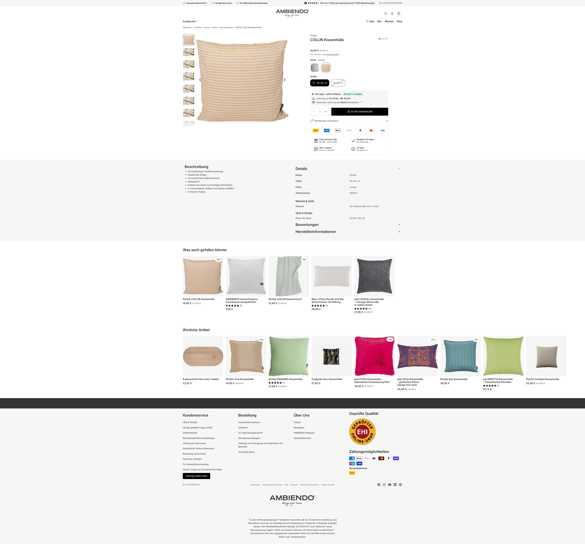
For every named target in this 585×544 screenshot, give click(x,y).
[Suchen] (385, 13)
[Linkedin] (395, 484)
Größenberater (190, 432)
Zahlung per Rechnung (194, 443)
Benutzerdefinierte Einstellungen (199, 438)
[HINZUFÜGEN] (218, 372)
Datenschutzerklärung (272, 485)
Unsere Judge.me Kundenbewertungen (202, 469)
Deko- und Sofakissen (223, 27)
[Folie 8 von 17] (188, 125)
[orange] (326, 67)
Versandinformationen (249, 422)
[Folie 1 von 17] (188, 39)
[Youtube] (390, 484)
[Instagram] (384, 484)
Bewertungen (307, 224)
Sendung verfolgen (192, 459)
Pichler (313, 35)
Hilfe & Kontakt (190, 422)
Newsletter (299, 427)
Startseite (187, 27)
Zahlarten (243, 427)
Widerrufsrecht (327, 485)
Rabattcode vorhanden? (326, 120)
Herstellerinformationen (316, 231)
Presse (297, 422)
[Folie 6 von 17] (188, 100)
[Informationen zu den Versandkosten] (361, 102)
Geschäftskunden (302, 438)
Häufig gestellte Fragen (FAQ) (198, 427)
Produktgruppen (246, 452)
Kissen (207, 27)
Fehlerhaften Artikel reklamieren (198, 448)
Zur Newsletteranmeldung (196, 464)
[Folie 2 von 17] (188, 52)
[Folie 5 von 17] (188, 88)
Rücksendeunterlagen (249, 438)
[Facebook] (379, 484)
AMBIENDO (195, 484)
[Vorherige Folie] (199, 80)
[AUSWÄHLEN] (218, 292)
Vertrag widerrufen (196, 475)
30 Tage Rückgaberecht (250, 432)
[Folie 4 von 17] (188, 76)
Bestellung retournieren (194, 453)
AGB (286, 485)
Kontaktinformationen (309, 485)
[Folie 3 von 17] (188, 64)
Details (301, 168)
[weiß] (315, 67)
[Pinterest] (400, 484)
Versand (294, 485)
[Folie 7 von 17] (188, 112)
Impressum (255, 485)
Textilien (198, 27)
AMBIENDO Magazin (304, 432)
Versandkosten (332, 54)
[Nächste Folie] (285, 80)
